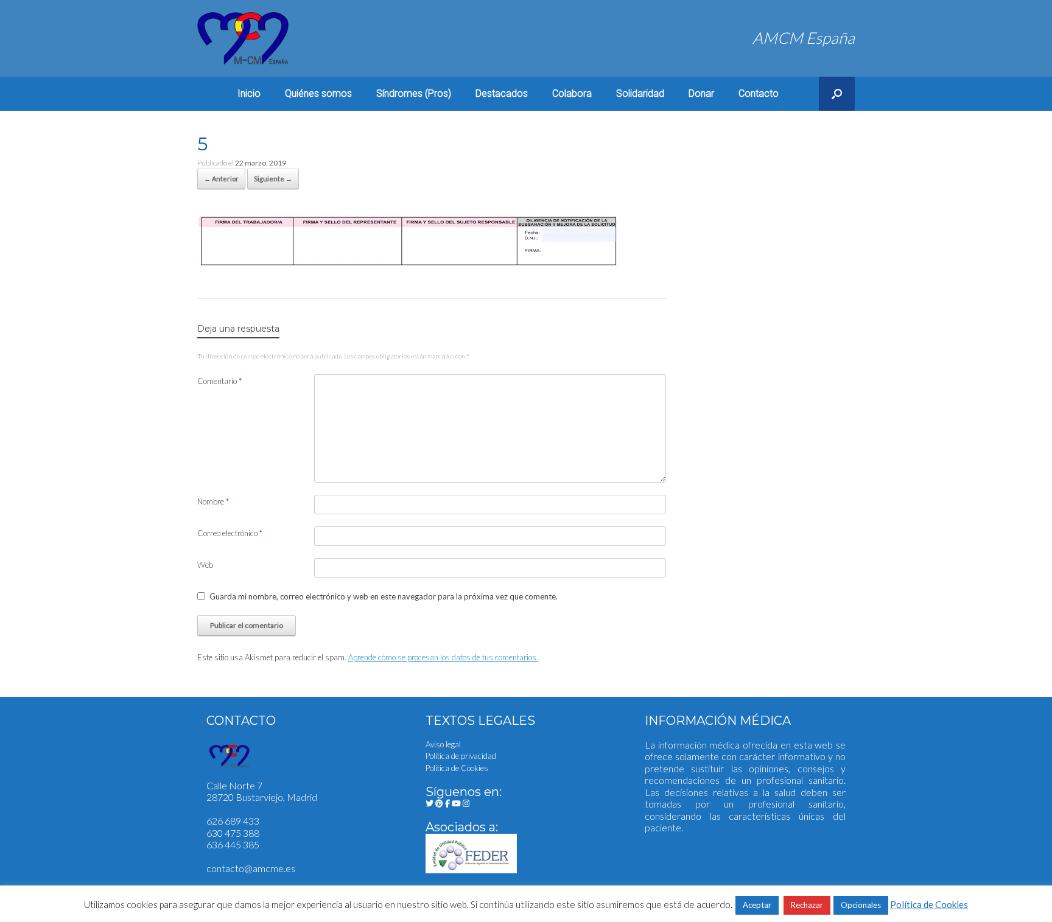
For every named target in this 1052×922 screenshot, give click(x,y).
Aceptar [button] (757, 905)
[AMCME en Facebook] (448, 803)
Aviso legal (443, 744)
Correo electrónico (229, 533)
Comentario (219, 381)
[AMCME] (243, 38)
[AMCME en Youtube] (457, 803)
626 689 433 (232, 820)
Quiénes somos (318, 93)
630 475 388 (232, 833)
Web (205, 565)
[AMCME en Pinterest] (440, 803)
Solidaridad (640, 93)
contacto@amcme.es (250, 868)
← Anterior (221, 179)
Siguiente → (273, 179)
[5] (409, 263)
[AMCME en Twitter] (430, 803)
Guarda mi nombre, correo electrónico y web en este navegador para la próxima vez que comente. (383, 596)
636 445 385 (232, 844)
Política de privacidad (461, 756)
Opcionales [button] (861, 905)
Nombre (213, 501)
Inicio (249, 93)
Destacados (501, 93)
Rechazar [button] (807, 905)
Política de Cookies (457, 768)
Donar (701, 93)
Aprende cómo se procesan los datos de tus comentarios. (443, 657)
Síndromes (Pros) (413, 93)
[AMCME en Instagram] (466, 803)
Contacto (758, 93)
